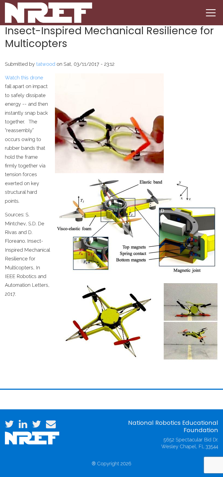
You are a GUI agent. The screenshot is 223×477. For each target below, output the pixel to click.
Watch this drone (24, 77)
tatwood (45, 64)
